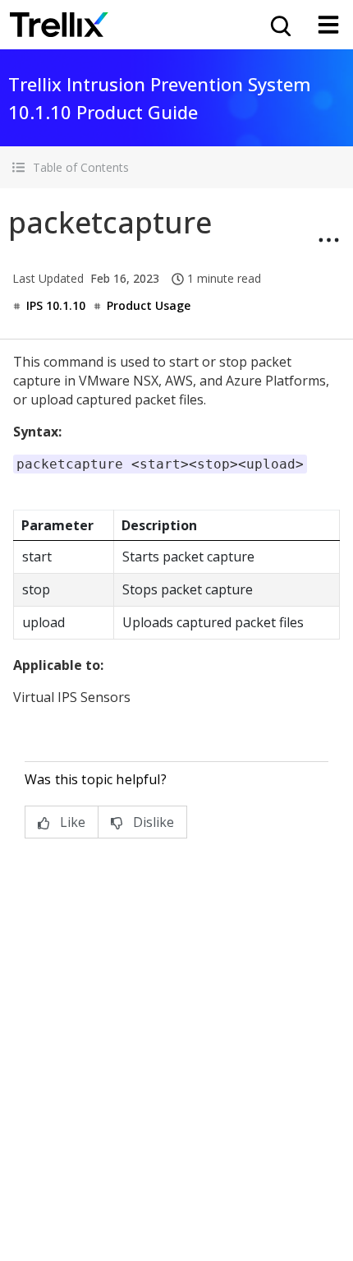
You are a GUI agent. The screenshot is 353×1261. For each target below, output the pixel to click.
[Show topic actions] (328, 240)
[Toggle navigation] (328, 24)
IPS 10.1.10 (55, 305)
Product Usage (148, 305)
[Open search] (279, 24)
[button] (176, 167)
